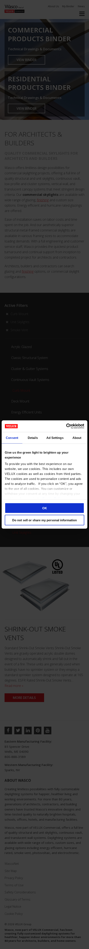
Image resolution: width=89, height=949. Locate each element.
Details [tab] (33, 437)
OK (44, 508)
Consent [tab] (12, 437)
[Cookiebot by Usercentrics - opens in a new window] (66, 426)
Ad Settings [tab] (55, 437)
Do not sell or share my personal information (44, 520)
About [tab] (77, 437)
